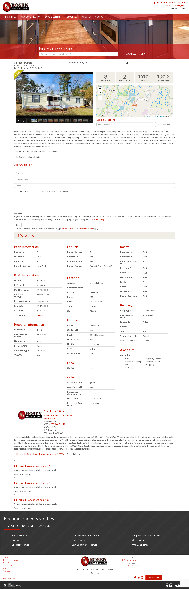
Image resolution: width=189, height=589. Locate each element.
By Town (28, 525)
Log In (167, 2)
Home (19, 454)
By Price (44, 525)
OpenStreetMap (158, 116)
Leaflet (148, 116)
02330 (61, 454)
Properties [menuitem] (10, 17)
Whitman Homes (140, 544)
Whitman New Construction (86, 535)
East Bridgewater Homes (84, 544)
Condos (16, 540)
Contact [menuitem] (100, 17)
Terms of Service (85, 228)
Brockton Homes (20, 544)
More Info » (49, 418)
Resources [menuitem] (71, 17)
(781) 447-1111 (178, 8)
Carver (53, 454)
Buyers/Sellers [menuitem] (53, 17)
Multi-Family (138, 540)
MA (35, 454)
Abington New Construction (146, 535)
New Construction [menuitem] (31, 17)
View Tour (41, 315)
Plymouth (43, 454)
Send (18, 225)
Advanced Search (135, 54)
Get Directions (164, 124)
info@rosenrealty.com (175, 5)
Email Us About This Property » (58, 415)
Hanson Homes (19, 535)
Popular (12, 525)
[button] (115, 54)
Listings (27, 454)
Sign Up (179, 2)
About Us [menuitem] (86, 17)
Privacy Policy (98, 219)
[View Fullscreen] (100, 98)
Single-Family (78, 540)
